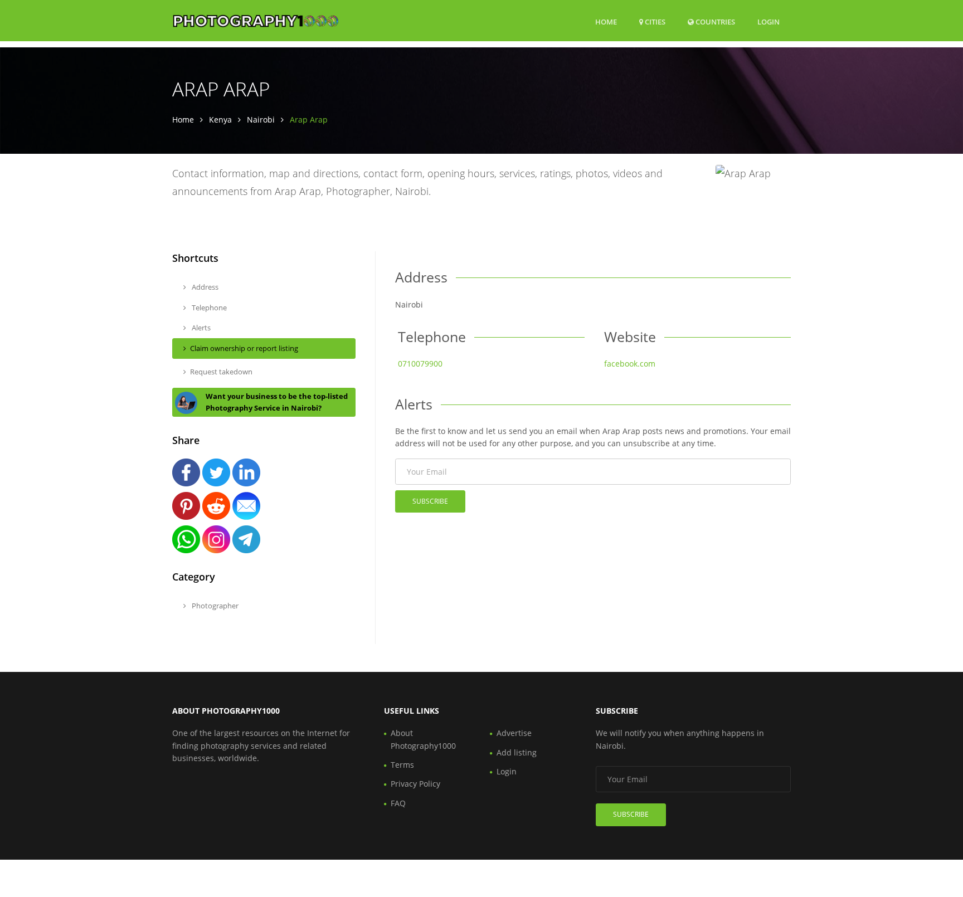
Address (204, 287)
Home (606, 22)
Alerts (200, 328)
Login (768, 21)
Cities (654, 22)
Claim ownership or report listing (244, 348)
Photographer (214, 606)
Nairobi (261, 119)
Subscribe (430, 501)
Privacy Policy (415, 783)
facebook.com (629, 363)
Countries (714, 21)
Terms (402, 764)
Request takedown (221, 372)
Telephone (208, 308)
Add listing (517, 752)
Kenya (220, 119)
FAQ (398, 803)
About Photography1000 (423, 739)
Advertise (514, 733)
